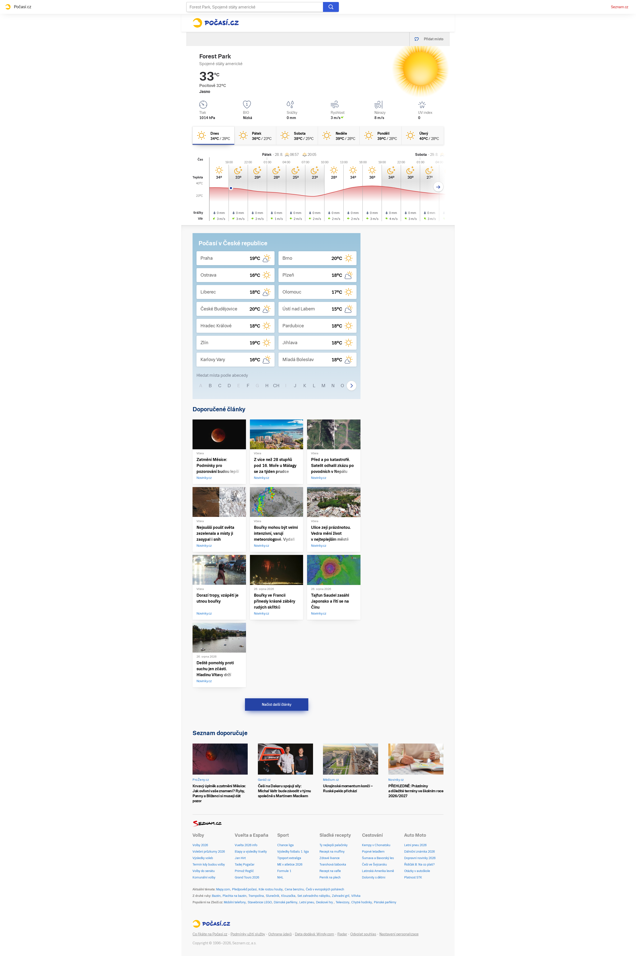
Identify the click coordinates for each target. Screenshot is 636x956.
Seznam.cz (619, 7)
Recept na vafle (330, 871)
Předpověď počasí (244, 889)
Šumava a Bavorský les (378, 858)
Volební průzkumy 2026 (209, 851)
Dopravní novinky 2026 (420, 858)
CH (276, 385)
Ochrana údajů (280, 934)
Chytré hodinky (361, 902)
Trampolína (256, 896)
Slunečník (272, 896)
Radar (342, 934)
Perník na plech (330, 877)
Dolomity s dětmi (373, 877)
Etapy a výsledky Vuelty (251, 851)
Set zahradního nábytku (313, 896)
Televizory (342, 902)
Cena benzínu (294, 889)
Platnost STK (413, 877)
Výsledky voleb (203, 858)
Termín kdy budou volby (209, 864)
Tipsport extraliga (289, 858)
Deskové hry (325, 902)
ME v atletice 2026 (289, 864)
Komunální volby (204, 877)
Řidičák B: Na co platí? (419, 864)
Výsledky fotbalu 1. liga (293, 851)
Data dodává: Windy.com (314, 934)
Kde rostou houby (271, 889)
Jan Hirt (240, 858)
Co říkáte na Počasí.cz (210, 934)
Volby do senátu (204, 871)
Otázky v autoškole (417, 871)
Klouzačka (288, 896)
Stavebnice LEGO (260, 902)
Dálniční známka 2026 (419, 851)
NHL (280, 877)
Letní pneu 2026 (415, 845)
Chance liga (285, 845)
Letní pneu (306, 902)
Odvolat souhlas (363, 934)
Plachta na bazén (234, 896)
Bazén (216, 896)
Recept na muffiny (332, 851)
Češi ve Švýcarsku (374, 864)
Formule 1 (284, 871)
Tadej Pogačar (244, 864)
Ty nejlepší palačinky (333, 845)
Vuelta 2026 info (246, 845)
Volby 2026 (200, 845)
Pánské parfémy (385, 902)
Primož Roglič (244, 871)
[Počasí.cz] (216, 23)
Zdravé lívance (329, 858)
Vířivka (355, 896)
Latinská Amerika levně (378, 871)
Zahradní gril (340, 896)
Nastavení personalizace (399, 934)
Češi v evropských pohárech (325, 889)
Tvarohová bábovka (332, 864)
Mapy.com (223, 889)
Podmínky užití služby (248, 934)
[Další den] (438, 187)
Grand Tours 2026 (247, 877)
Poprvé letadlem (373, 851)
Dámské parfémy (285, 902)
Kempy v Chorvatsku (376, 845)
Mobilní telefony (235, 902)
